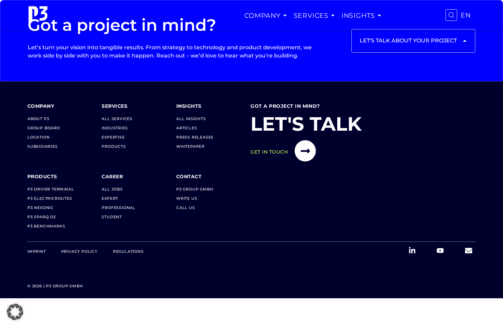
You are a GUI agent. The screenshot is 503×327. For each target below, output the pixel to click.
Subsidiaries (42, 146)
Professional (119, 207)
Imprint (36, 251)
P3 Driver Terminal (50, 189)
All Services (117, 118)
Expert (110, 198)
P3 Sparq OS (41, 216)
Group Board (43, 128)
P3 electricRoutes (49, 198)
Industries (115, 128)
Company (262, 15)
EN (466, 15)
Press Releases (195, 137)
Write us (186, 198)
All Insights (191, 118)
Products (114, 146)
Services (311, 15)
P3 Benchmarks (46, 226)
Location (38, 137)
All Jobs (112, 189)
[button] (15, 312)
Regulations (128, 251)
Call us (185, 207)
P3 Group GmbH (194, 189)
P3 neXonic (40, 207)
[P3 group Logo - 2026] (38, 15)
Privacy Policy (79, 251)
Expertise (113, 137)
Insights (358, 15)
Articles (186, 128)
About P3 (38, 118)
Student (112, 216)
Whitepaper (190, 146)
